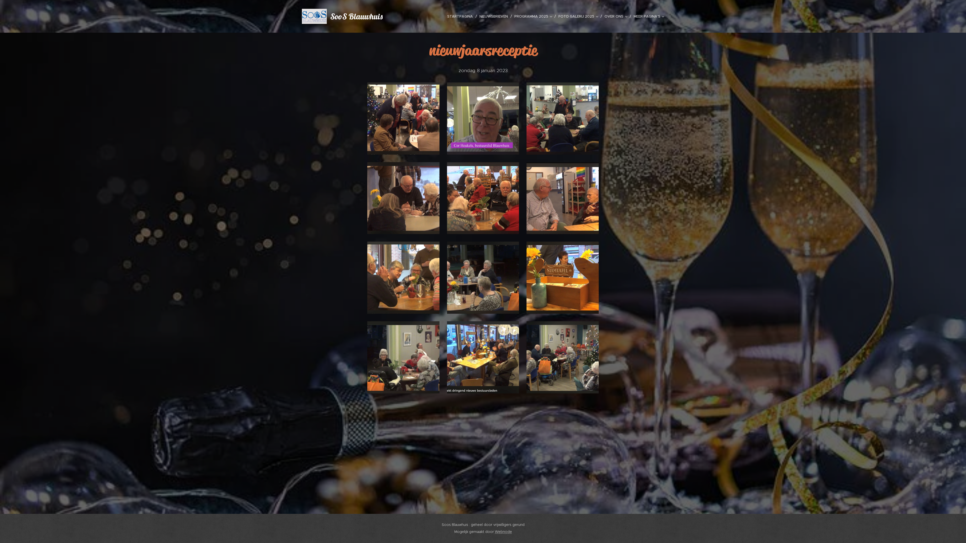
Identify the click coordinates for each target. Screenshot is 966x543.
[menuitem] (461, 16)
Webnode (503, 531)
